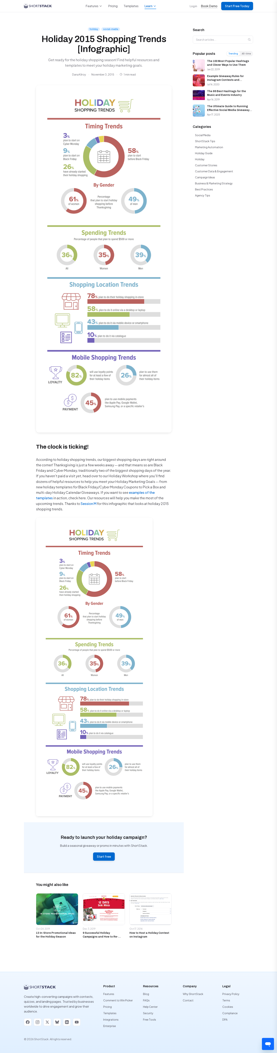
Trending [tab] (233, 53)
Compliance (230, 1013)
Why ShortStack (193, 994)
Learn (148, 6)
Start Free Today (237, 6)
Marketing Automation (209, 147)
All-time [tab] (246, 53)
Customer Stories (206, 165)
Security (148, 1013)
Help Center (150, 1006)
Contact (188, 1000)
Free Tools (149, 1019)
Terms (226, 1000)
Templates (131, 6)
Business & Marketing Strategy (214, 183)
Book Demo (209, 6)
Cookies (227, 1006)
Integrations (111, 1019)
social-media (110, 29)
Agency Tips (202, 195)
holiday (94, 29)
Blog (146, 994)
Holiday (200, 159)
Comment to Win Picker (118, 1000)
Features (92, 6)
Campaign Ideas (205, 177)
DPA (224, 1019)
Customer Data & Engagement (214, 171)
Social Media (202, 135)
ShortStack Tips (205, 141)
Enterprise (109, 1026)
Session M (88, 503)
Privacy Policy (231, 994)
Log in (193, 6)
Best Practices (204, 189)
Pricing (113, 6)
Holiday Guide (204, 153)
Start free (104, 856)
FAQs (146, 1000)
